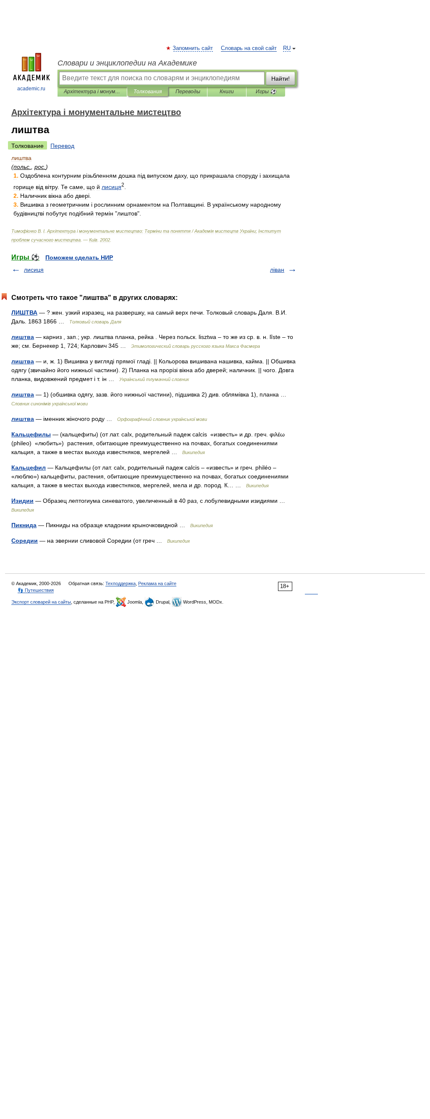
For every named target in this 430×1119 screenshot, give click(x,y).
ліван (277, 269)
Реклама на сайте (157, 583)
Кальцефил (28, 467)
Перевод (62, 145)
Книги (227, 92)
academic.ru (31, 89)
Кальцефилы (31, 434)
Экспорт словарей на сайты (41, 601)
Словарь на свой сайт (249, 48)
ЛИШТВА (24, 312)
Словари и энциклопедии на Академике (127, 63)
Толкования (148, 92)
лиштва (22, 337)
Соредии (24, 540)
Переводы (188, 92)
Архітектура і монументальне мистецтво (92, 92)
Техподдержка (120, 583)
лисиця (34, 269)
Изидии (22, 500)
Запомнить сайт (193, 48)
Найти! (280, 78)
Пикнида (24, 525)
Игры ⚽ (266, 92)
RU (287, 48)
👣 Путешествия (36, 590)
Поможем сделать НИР (79, 257)
